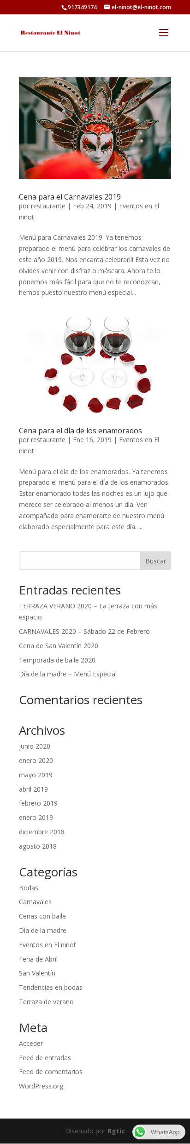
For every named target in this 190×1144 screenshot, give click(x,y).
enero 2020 (36, 760)
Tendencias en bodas (51, 987)
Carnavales (35, 901)
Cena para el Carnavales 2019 (70, 197)
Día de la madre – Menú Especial (68, 673)
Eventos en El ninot (47, 944)
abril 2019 (33, 789)
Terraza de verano (46, 1001)
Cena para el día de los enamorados (80, 430)
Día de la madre (42, 930)
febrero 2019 (38, 803)
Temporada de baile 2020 (57, 660)
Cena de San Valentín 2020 (58, 645)
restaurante (48, 205)
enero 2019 (36, 817)
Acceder (31, 1043)
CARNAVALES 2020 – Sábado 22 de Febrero (84, 631)
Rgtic (116, 1130)
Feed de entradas (45, 1057)
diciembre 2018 (42, 831)
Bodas (28, 887)
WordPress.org (41, 1085)
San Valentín (37, 973)
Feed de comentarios (51, 1071)
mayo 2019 (36, 774)
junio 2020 (34, 746)
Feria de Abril (38, 959)
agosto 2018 (38, 846)
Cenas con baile (42, 916)
